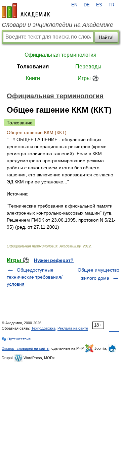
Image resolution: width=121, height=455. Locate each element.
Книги (33, 78)
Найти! (106, 37)
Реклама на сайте (72, 328)
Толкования (33, 66)
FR (111, 5)
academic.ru (26, 10)
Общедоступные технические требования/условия (35, 277)
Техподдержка (43, 328)
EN (74, 5)
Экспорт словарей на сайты (25, 348)
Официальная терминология (60, 55)
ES (99, 5)
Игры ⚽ (88, 78)
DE (87, 5)
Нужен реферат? (54, 260)
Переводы (88, 66)
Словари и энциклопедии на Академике (57, 24)
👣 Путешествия (16, 339)
